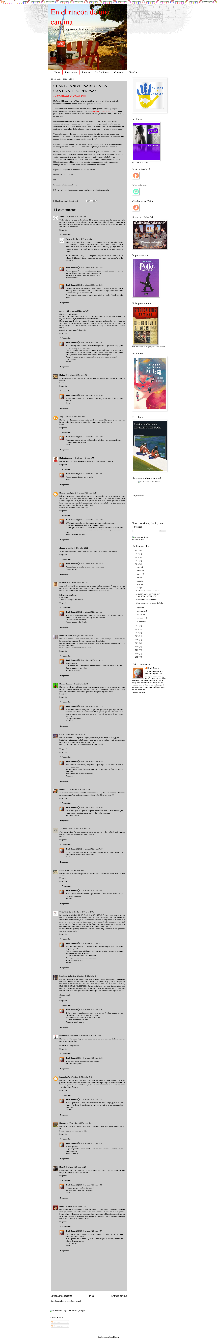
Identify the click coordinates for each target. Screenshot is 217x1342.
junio (139, 584)
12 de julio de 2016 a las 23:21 (76, 870)
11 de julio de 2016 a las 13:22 (84, 636)
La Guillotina (102, 72)
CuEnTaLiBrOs (65, 912)
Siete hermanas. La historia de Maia (149, 603)
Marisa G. (63, 790)
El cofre (133, 72)
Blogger (116, 1337)
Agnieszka (63, 829)
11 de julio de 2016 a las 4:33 (75, 217)
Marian (62, 375)
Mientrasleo (63, 1123)
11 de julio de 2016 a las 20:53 (91, 807)
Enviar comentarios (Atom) (71, 1301)
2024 (137, 650)
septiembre (141, 611)
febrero (139, 571)
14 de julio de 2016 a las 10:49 (89, 1036)
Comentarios (58, 1326)
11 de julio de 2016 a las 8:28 (76, 375)
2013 (137, 554)
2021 (137, 640)
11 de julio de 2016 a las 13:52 (91, 342)
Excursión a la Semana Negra (65, 185)
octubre (140, 614)
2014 (137, 557)
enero (139, 567)
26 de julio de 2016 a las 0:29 (75, 1206)
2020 (137, 636)
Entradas (56, 1322)
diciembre (140, 621)
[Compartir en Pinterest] (96, 201)
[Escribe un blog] (89, 201)
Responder (63, 230)
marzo (139, 574)
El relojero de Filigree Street (146, 600)
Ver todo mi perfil (138, 692)
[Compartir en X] (91, 201)
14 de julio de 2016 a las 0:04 (87, 976)
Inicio (91, 1296)
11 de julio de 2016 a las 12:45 (77, 583)
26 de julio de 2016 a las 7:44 (91, 1185)
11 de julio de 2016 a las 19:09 (79, 790)
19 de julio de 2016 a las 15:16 (74, 1167)
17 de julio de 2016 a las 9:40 (81, 1077)
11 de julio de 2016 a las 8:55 (83, 458)
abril (138, 578)
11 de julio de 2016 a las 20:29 (79, 829)
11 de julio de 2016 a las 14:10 (91, 564)
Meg (61, 1167)
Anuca (61, 870)
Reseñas (86, 72)
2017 (137, 626)
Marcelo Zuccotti (65, 636)
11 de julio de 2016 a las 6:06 (78, 311)
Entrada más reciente (61, 1296)
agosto (139, 607)
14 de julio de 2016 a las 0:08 (91, 1010)
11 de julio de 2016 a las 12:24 (85, 493)
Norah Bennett (71, 268)
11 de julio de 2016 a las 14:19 (91, 660)
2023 (137, 647)
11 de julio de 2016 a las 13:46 (91, 285)
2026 (137, 657)
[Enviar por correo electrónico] (86, 201)
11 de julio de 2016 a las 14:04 (91, 474)
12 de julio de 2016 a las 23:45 (83, 912)
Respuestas (66, 235)
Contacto (118, 72)
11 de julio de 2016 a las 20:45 (91, 761)
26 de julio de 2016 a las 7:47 (91, 1231)
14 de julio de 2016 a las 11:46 (91, 1058)
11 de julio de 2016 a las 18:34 (74, 734)
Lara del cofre (64, 1077)
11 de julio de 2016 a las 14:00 (91, 437)
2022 (137, 643)
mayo (139, 581)
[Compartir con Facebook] (94, 201)
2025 (137, 654)
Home (57, 72)
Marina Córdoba (65, 458)
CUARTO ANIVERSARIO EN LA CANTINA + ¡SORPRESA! (148, 595)
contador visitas (138, 539)
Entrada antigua (119, 1296)
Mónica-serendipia (66, 493)
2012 (137, 550)
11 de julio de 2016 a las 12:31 (77, 548)
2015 (137, 561)
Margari (62, 684)
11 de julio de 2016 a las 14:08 (91, 520)
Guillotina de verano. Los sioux (147, 591)
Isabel (61, 1206)
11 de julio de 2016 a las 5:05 (81, 239)
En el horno (71, 72)
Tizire (61, 217)
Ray (60, 734)
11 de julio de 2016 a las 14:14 (91, 612)
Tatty (61, 416)
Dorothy (62, 583)
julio (138, 588)
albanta (62, 548)
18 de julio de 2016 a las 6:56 (91, 1143)
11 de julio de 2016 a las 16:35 (77, 684)
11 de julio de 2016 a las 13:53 (91, 395)
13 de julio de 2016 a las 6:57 (91, 943)
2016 (137, 564)
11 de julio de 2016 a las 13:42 (91, 268)
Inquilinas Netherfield (67, 976)
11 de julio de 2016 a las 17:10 (91, 706)
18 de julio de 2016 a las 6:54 (80, 1123)
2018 (137, 629)
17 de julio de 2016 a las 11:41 (91, 1099)
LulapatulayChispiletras (68, 1036)
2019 (137, 633)
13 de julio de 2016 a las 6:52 (91, 890)
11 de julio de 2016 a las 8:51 (74, 416)
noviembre (141, 618)
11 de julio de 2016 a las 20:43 (91, 849)
